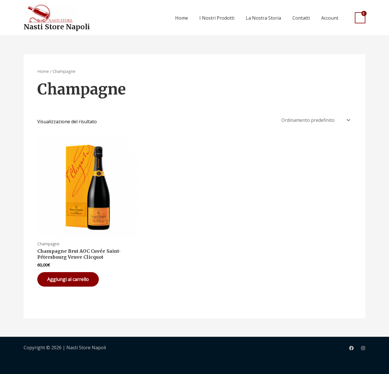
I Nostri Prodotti (216, 18)
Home (181, 18)
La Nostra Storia (263, 18)
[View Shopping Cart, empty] (360, 17)
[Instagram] (363, 348)
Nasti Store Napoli (57, 26)
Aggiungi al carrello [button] (68, 279)
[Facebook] (351, 348)
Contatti (301, 18)
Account (329, 18)
